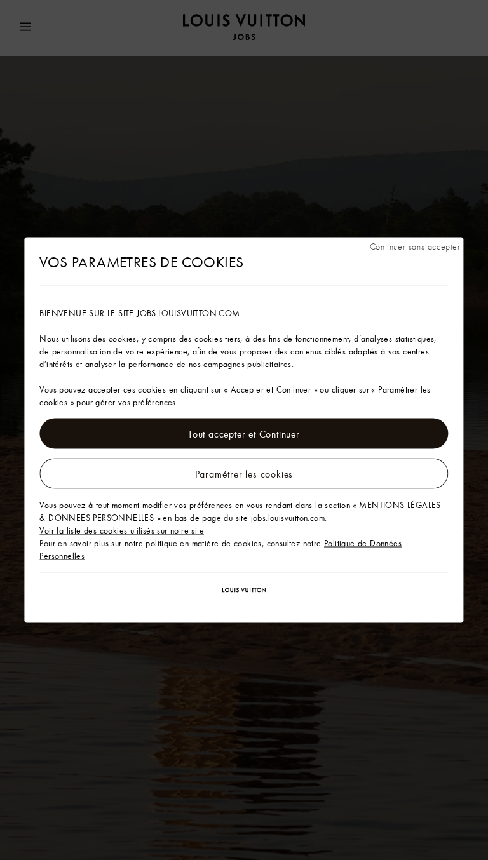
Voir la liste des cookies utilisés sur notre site (121, 530)
